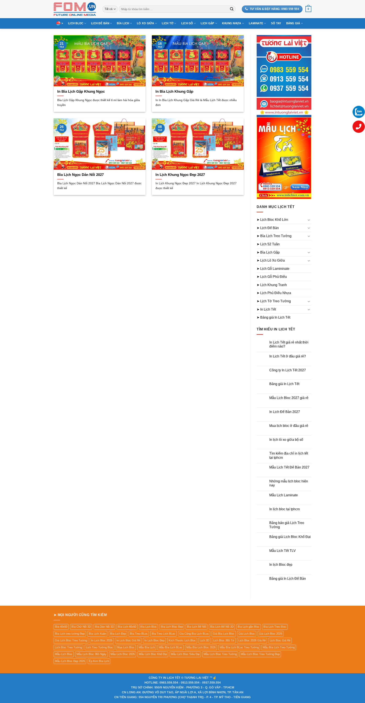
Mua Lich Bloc (126, 647)
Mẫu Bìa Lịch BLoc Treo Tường (239, 647)
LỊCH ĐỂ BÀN (100, 23)
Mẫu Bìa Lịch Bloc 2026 (201, 647)
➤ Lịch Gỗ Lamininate (273, 268)
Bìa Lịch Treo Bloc (274, 626)
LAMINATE (256, 23)
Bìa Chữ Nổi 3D (81, 626)
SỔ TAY (276, 23)
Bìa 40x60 (61, 626)
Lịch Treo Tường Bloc (99, 647)
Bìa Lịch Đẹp (118, 633)
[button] (308, 9)
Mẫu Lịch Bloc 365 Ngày (91, 654)
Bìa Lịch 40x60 (127, 626)
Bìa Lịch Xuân (97, 633)
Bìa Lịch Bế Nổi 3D (222, 626)
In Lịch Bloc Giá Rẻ (128, 640)
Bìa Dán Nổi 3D (104, 626)
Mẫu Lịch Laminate (283, 495)
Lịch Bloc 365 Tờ (223, 640)
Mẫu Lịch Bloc (63, 654)
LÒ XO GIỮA (145, 23)
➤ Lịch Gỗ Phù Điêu (272, 276)
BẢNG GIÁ (293, 23)
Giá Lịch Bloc (246, 633)
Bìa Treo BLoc (139, 633)
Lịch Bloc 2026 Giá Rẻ (252, 640)
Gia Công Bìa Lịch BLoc (194, 633)
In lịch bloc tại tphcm (284, 509)
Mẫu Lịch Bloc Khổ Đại (153, 654)
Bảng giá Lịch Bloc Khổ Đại (290, 537)
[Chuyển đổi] (308, 219)
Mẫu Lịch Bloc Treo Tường (220, 654)
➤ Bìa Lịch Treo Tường (274, 236)
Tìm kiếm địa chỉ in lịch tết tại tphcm (288, 455)
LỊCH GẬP (207, 23)
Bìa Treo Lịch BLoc (163, 633)
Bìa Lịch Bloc (148, 626)
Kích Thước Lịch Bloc (182, 640)
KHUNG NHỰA (231, 23)
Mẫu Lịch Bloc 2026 (122, 654)
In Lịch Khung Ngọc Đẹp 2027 (180, 175)
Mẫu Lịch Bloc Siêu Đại (185, 654)
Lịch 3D (204, 640)
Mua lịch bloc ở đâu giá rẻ (288, 426)
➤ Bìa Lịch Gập (268, 252)
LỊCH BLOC (75, 23)
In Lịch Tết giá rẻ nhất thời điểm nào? (288, 344)
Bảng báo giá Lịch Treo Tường (286, 525)
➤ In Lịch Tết (266, 309)
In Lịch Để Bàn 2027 (284, 412)
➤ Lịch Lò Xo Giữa (271, 260)
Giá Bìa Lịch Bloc (223, 633)
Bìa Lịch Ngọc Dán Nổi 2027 (80, 175)
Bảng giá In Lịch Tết (284, 384)
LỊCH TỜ (167, 23)
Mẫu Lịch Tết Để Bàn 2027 (289, 467)
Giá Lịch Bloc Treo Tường (71, 640)
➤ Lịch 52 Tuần (268, 244)
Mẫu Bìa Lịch (147, 647)
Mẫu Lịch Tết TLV (282, 550)
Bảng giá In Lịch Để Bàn (287, 578)
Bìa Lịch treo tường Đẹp (70, 633)
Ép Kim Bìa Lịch (99, 661)
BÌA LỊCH (123, 23)
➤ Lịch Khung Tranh (272, 285)
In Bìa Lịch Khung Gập (174, 92)
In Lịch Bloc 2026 (101, 640)
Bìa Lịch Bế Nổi (196, 626)
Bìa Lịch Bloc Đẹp (172, 626)
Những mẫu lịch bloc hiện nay (288, 483)
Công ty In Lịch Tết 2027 (287, 370)
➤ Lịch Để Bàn (268, 228)
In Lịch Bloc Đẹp (154, 640)
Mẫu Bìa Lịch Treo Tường (279, 647)
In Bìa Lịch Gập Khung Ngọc (81, 92)
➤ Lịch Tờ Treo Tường (274, 301)
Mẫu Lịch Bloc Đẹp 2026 (70, 661)
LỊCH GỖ (187, 23)
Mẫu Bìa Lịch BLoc (170, 647)
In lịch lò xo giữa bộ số (286, 439)
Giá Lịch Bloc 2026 (270, 633)
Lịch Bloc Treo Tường (68, 647)
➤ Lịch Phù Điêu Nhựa (274, 293)
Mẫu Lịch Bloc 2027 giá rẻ (288, 398)
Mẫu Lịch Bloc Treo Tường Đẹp (260, 654)
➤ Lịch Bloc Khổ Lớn (272, 219)
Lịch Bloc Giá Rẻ (280, 640)
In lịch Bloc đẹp (280, 564)
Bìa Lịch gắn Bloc (248, 626)
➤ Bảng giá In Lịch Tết (273, 317)
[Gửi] (231, 9)
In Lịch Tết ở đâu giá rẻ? (287, 356)
